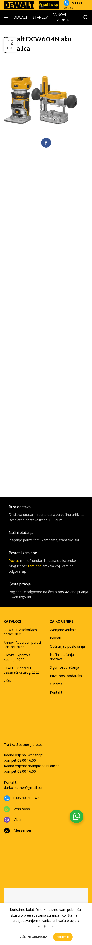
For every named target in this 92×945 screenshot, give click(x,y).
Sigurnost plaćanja (64, 667)
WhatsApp (22, 808)
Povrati (55, 638)
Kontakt (56, 692)
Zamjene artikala (63, 629)
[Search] (86, 17)
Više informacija (33, 937)
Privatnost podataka (66, 675)
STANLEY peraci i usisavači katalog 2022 (21, 670)
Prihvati (63, 937)
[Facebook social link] (46, 143)
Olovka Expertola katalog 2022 (17, 657)
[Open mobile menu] (6, 17)
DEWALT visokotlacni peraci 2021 (21, 631)
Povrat (14, 560)
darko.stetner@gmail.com (24, 787)
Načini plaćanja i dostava (63, 656)
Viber (18, 819)
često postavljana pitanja (68, 591)
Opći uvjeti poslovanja (67, 646)
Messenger (22, 830)
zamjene (34, 566)
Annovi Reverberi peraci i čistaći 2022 (22, 644)
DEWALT (20, 17)
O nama (56, 684)
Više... (8, 680)
